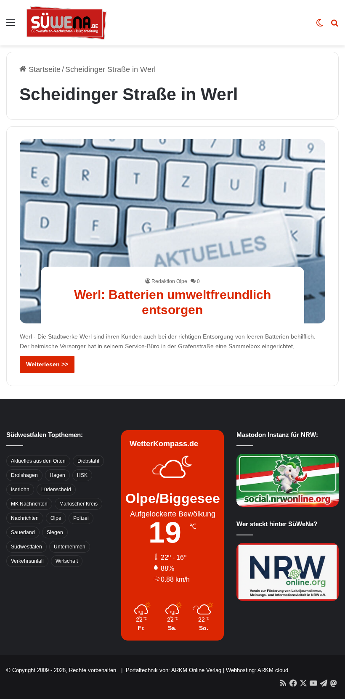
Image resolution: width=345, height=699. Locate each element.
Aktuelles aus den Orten (38, 461)
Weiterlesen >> (47, 364)
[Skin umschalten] (320, 25)
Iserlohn (20, 489)
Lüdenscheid (56, 489)
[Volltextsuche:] (334, 25)
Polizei (81, 518)
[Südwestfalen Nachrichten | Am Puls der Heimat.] (66, 23)
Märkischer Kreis (78, 504)
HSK (82, 475)
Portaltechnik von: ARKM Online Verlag (173, 670)
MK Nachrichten (29, 504)
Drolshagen (24, 475)
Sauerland (23, 532)
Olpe (55, 518)
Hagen (57, 475)
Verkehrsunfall (27, 561)
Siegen (55, 532)
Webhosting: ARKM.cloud (257, 670)
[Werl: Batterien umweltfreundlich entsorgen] (173, 231)
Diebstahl (88, 461)
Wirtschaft (67, 561)
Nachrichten (25, 518)
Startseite (44, 69)
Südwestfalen (26, 547)
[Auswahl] (10, 25)
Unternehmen (69, 547)
